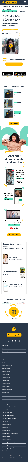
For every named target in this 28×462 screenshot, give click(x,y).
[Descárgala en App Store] (7, 74)
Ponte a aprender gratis (14, 64)
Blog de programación (7, 365)
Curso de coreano (6, 398)
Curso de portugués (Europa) (9, 418)
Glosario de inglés (6, 436)
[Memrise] (2, 2)
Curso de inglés (5, 404)
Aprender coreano (6, 374)
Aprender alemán (6, 371)
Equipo (3, 360)
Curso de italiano (6, 409)
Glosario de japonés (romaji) (8, 442)
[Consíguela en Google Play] (20, 74)
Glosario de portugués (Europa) (9, 448)
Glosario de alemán (6, 424)
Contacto (4, 348)
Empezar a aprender (11, 2)
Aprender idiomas (6, 368)
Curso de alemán (6, 395)
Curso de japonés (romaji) (8, 415)
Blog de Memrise (6, 362)
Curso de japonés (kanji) (17, 6)
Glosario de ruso (6, 451)
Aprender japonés (6, 6)
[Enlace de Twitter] (12, 341)
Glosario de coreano (6, 427)
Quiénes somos (5, 345)
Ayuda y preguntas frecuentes (9, 351)
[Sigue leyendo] (25, 2)
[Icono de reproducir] (11, 46)
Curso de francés (6, 401)
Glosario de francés (6, 430)
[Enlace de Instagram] (19, 341)
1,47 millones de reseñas (20, 78)
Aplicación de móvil (6, 354)
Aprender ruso (5, 392)
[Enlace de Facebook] (9, 341)
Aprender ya (14, 123)
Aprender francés (6, 377)
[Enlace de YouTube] (16, 341)
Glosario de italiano (6, 439)
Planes (3, 357)
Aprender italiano (6, 383)
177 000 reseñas (7, 78)
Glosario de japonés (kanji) (8, 445)
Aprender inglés (5, 380)
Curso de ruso (5, 421)
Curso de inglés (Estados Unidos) (10, 407)
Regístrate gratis (14, 234)
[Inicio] (5, 59)
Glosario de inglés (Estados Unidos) (10, 433)
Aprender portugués (7, 389)
